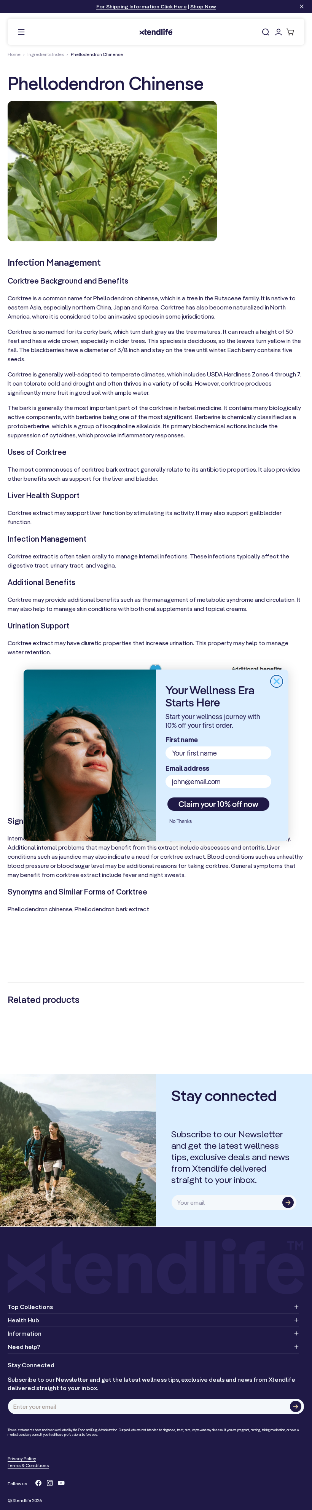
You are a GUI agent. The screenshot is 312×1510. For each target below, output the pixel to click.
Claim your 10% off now (218, 804)
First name (182, 739)
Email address (187, 768)
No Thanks (180, 821)
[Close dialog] (277, 681)
